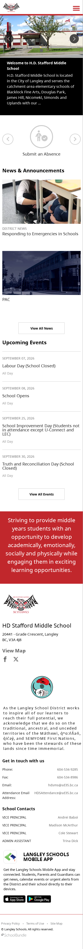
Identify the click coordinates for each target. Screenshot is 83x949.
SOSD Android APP (39, 899)
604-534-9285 (67, 769)
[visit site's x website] (16, 659)
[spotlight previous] (8, 38)
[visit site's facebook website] (5, 659)
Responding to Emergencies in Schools (40, 233)
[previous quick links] (7, 139)
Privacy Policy (10, 923)
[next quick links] (75, 139)
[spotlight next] (74, 38)
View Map (14, 650)
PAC (6, 299)
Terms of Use (35, 923)
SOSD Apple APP (14, 899)
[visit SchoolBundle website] (40, 935)
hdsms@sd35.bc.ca (63, 785)
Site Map (56, 923)
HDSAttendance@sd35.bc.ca (56, 793)
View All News (41, 328)
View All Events (42, 494)
